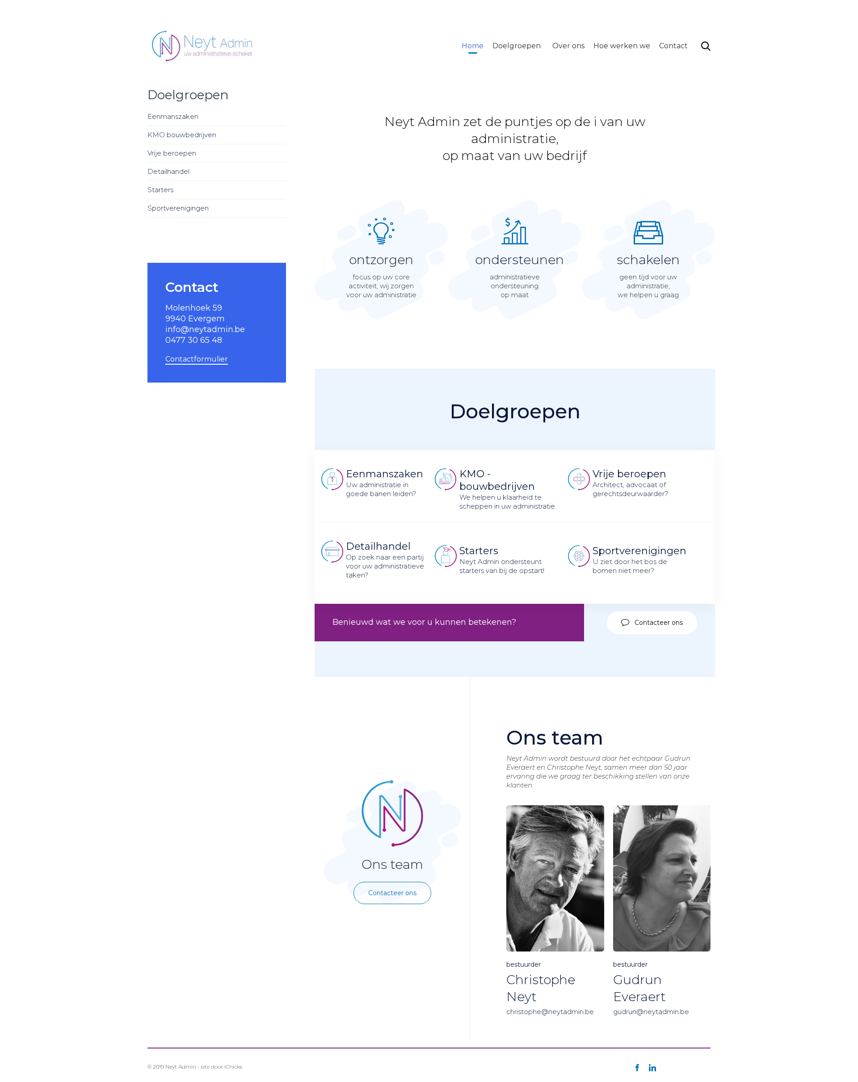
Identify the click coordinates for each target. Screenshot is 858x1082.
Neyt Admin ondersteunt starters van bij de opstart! (501, 560)
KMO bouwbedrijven (181, 135)
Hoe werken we (621, 46)
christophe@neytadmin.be (550, 1011)
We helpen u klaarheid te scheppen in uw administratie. (507, 489)
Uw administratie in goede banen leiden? (384, 483)
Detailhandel (168, 171)
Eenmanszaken (172, 116)
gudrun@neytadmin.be (651, 1011)
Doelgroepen (516, 46)
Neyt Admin (180, 1066)
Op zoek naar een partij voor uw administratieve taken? (385, 559)
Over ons (568, 46)
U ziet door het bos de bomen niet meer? (639, 560)
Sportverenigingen (178, 208)
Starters (160, 189)
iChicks (233, 1066)
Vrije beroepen (171, 153)
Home (473, 46)
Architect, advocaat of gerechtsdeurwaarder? (630, 483)
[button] (652, 622)
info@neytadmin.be (554, 11)
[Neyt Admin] (202, 46)
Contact (673, 46)
